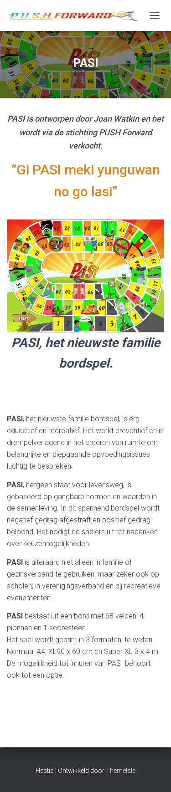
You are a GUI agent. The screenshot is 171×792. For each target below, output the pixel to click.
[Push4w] (76, 15)
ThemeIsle (120, 770)
